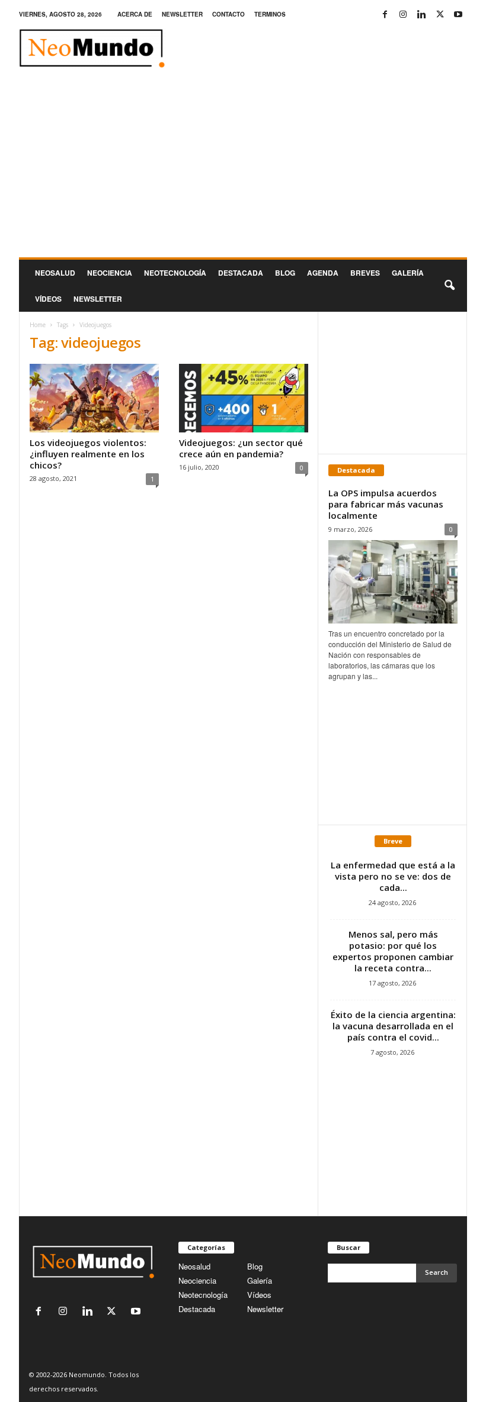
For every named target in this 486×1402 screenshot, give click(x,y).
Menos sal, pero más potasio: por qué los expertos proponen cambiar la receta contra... (392, 951)
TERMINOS (270, 14)
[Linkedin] (421, 14)
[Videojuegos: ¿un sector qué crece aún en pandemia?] (243, 398)
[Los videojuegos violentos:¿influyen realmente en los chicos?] (94, 398)
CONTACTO (228, 14)
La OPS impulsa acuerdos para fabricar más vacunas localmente (385, 504)
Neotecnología (203, 1294)
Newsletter (265, 1308)
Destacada (240, 272)
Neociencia (109, 272)
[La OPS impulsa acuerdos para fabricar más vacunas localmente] (393, 582)
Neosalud (55, 272)
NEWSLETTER (182, 14)
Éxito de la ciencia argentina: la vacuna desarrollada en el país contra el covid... (393, 1026)
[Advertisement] (243, 168)
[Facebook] (385, 14)
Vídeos (48, 298)
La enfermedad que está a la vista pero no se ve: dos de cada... (393, 876)
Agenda (322, 272)
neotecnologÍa (175, 272)
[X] (440, 14)
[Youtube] (458, 14)
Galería (408, 272)
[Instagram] (403, 14)
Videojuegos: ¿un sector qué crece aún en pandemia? (241, 448)
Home (38, 325)
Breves (365, 272)
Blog (285, 272)
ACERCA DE (134, 14)
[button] (449, 286)
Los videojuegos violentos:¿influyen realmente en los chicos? (88, 454)
